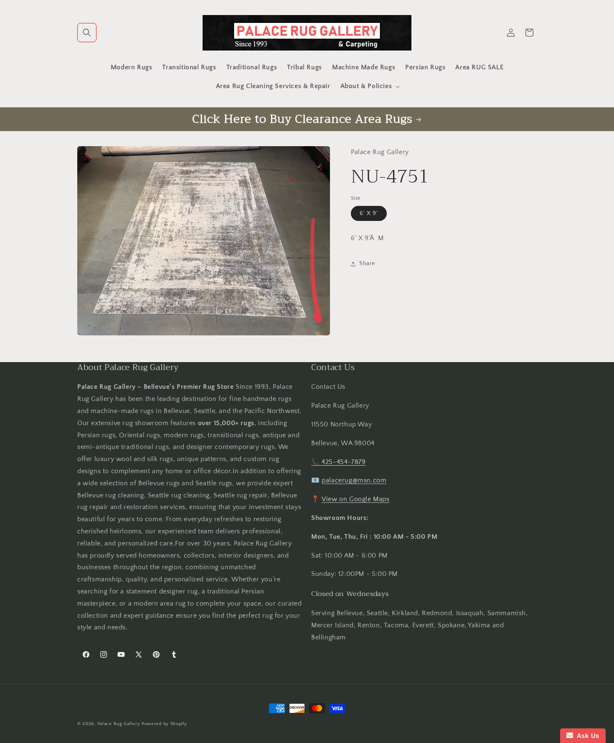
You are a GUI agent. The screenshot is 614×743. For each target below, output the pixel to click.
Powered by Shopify (164, 723)
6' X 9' (369, 213)
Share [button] (367, 263)
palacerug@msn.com (354, 480)
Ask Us (586, 735)
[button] (87, 32)
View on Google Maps (355, 499)
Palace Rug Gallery (118, 723)
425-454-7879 (343, 462)
